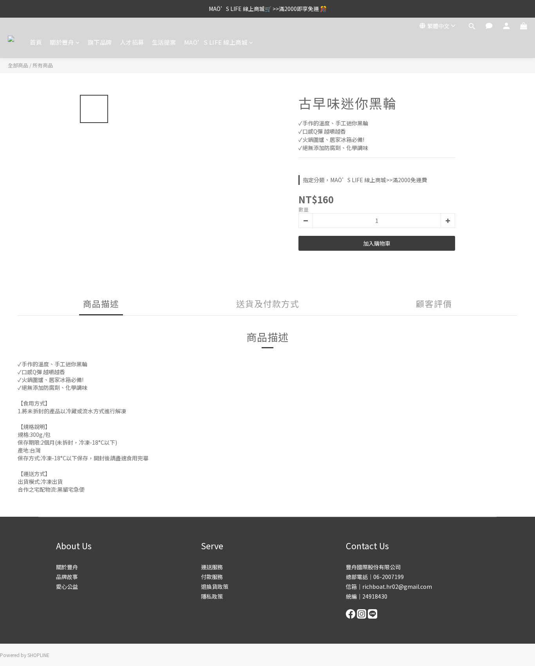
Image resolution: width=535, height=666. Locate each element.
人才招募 (132, 42)
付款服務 (212, 577)
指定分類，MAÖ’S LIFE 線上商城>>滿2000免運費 (365, 180)
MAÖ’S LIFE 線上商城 (216, 42)
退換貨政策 (214, 586)
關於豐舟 (62, 42)
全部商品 (18, 65)
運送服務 (212, 567)
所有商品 (43, 65)
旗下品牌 (100, 42)
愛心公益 (67, 586)
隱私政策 (212, 596)
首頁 (36, 42)
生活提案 (164, 42)
